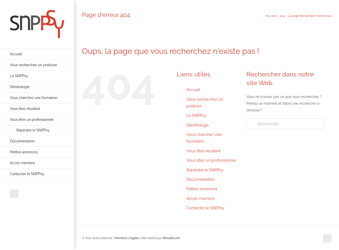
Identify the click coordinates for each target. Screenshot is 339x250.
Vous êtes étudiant (203, 151)
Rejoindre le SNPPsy (205, 170)
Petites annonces (201, 189)
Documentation (200, 179)
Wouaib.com (171, 238)
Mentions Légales (127, 238)
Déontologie (197, 125)
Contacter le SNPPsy (205, 208)
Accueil (193, 89)
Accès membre (200, 198)
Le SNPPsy (196, 115)
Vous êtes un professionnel (211, 160)
